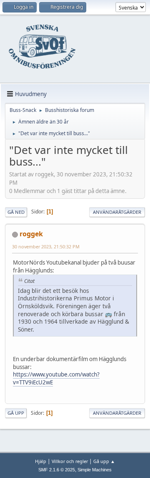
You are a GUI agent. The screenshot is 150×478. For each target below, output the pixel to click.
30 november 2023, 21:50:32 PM (46, 246)
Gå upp (16, 413)
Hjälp (40, 461)
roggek (31, 233)
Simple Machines (95, 469)
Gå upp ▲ (104, 461)
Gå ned (16, 212)
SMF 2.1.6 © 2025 (56, 469)
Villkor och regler (70, 461)
